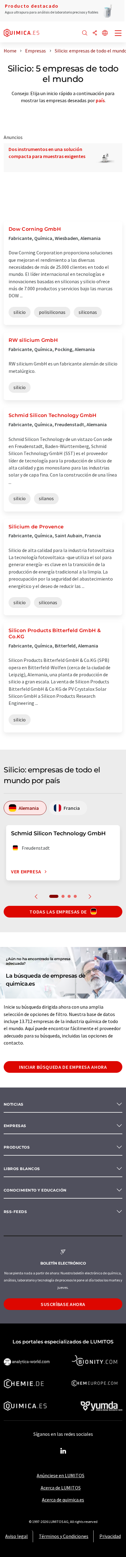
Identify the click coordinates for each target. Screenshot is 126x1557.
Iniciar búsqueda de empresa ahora (63, 1067)
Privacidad (110, 1536)
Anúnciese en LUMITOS (60, 1475)
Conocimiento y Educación (35, 1190)
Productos (17, 1147)
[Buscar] (84, 33)
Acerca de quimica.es (63, 1500)
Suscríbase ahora (63, 1304)
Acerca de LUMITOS (61, 1488)
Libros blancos (22, 1168)
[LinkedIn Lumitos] (63, 1451)
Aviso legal (16, 1536)
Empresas (15, 1125)
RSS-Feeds (15, 1211)
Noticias (14, 1104)
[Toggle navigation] (118, 34)
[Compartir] (95, 33)
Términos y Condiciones (63, 1536)
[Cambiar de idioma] (105, 33)
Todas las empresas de (58, 912)
